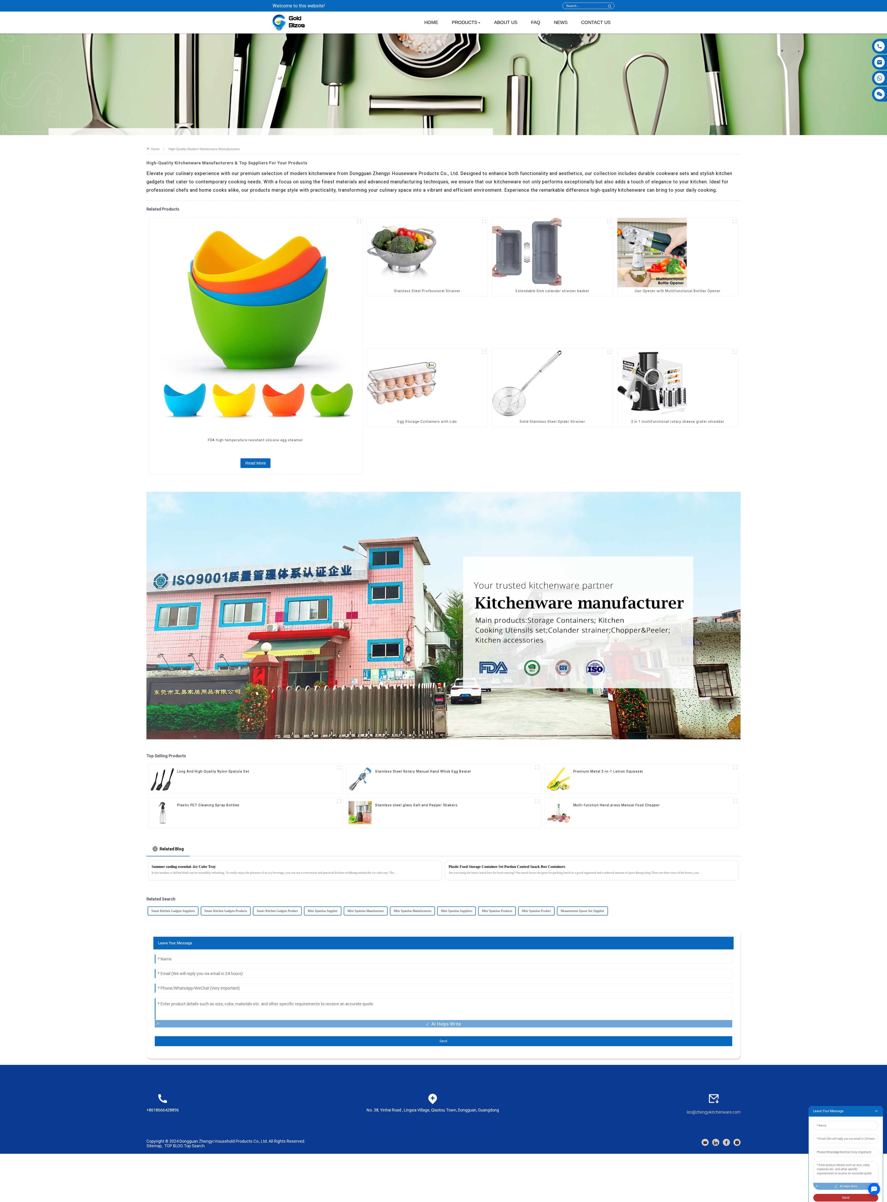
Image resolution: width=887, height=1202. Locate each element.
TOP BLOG (173, 1145)
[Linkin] (715, 1142)
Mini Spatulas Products (497, 911)
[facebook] (726, 1142)
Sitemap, (154, 1145)
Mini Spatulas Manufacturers (412, 911)
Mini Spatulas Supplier (323, 911)
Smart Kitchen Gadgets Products (225, 911)
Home (155, 149)
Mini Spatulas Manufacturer (365, 911)
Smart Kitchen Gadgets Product (277, 911)
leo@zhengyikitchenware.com (714, 1112)
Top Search (194, 1145)
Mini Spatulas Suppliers (456, 911)
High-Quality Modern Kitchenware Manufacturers (204, 149)
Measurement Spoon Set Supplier (582, 911)
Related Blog (172, 848)
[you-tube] (705, 1142)
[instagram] (737, 1142)
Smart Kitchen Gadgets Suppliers (173, 911)
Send (443, 1041)
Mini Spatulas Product (536, 911)
